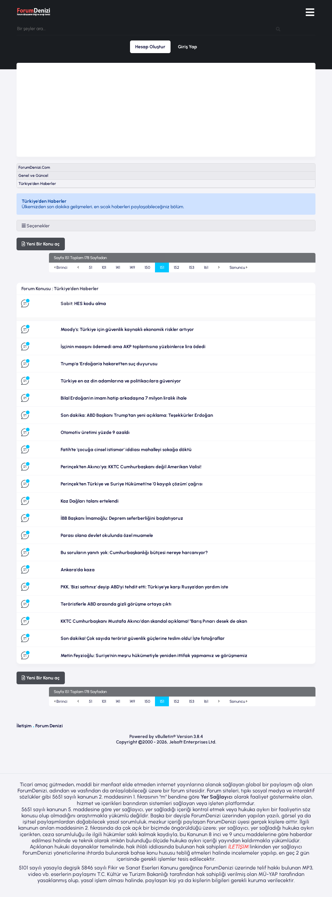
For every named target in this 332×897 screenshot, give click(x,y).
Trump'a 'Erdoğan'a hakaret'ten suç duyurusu (109, 364)
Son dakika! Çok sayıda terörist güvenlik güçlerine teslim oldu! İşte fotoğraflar (143, 638)
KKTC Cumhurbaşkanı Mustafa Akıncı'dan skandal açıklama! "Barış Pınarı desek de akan (154, 621)
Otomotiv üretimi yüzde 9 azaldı (95, 432)
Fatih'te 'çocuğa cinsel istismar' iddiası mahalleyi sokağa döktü (126, 449)
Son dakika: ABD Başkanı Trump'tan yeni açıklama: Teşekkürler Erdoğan (137, 415)
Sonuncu (238, 267)
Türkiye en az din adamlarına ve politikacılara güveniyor (121, 381)
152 (176, 267)
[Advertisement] (166, 108)
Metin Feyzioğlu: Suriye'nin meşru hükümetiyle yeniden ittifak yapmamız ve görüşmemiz (154, 655)
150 (147, 267)
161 (206, 267)
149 (132, 267)
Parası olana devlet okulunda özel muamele (107, 535)
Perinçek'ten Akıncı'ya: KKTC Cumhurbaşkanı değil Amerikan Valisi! (131, 467)
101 (104, 267)
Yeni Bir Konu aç (42, 244)
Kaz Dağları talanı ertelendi (90, 501)
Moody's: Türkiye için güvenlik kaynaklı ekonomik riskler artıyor (127, 329)
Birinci (61, 267)
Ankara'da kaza (78, 570)
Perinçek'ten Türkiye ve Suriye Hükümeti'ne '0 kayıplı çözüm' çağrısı (132, 484)
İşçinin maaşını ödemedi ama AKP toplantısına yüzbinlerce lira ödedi (133, 346)
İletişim (24, 726)
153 (191, 267)
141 (118, 267)
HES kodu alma (90, 303)
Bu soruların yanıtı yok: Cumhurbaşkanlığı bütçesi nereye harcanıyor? (134, 552)
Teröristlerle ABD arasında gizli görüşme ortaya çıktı (116, 604)
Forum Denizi (49, 726)
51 (90, 267)
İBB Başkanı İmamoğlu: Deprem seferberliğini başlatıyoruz (122, 518)
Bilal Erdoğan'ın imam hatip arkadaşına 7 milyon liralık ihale (124, 398)
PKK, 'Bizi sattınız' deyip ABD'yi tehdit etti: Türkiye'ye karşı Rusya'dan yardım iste (144, 587)
